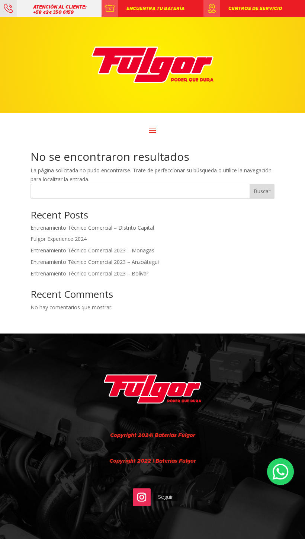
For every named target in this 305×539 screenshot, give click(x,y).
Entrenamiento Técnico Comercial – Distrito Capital (92, 227)
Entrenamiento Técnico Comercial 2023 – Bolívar (89, 273)
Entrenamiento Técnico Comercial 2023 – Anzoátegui (94, 261)
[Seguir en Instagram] (142, 497)
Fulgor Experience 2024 (58, 238)
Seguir (165, 496)
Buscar (262, 191)
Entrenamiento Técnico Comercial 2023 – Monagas (92, 250)
